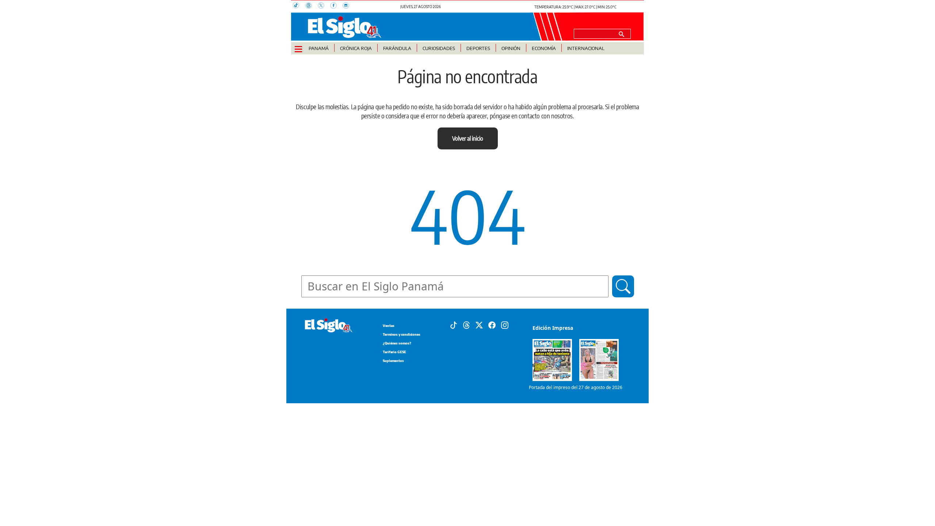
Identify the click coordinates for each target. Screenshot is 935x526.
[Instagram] (504, 324)
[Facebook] (492, 324)
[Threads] (466, 324)
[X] (479, 324)
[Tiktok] (453, 324)
